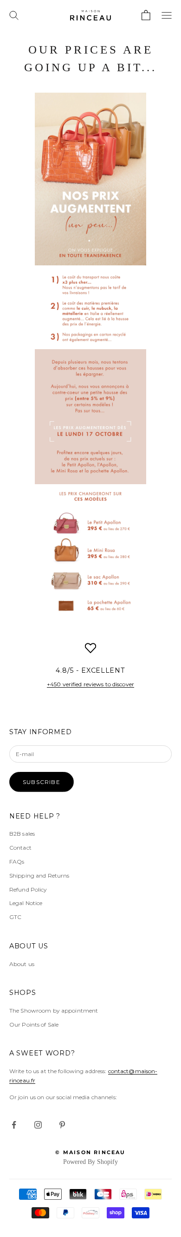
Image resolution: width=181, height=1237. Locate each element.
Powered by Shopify (90, 1161)
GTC (15, 916)
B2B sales (22, 833)
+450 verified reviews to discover (90, 684)
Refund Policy (28, 889)
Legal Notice (25, 902)
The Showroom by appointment (53, 1010)
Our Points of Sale (33, 1024)
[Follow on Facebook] (14, 1124)
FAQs (16, 861)
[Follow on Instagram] (38, 1124)
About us (21, 963)
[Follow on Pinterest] (62, 1124)
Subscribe (41, 781)
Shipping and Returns (39, 875)
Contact (20, 847)
